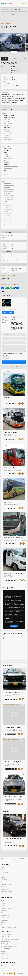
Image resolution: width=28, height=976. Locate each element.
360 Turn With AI (5, 948)
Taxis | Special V (5, 889)
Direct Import (5, 958)
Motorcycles (4, 872)
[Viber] (10, 288)
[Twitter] (5, 288)
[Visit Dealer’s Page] (6, 302)
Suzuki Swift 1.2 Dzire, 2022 (13, 797)
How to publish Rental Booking (9, 939)
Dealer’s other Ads (8, 312)
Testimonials (4, 920)
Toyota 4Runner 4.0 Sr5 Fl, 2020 (14, 838)
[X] (15, 288)
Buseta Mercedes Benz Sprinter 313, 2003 (14, 573)
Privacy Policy (5, 918)
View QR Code (5, 284)
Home (2, 9)
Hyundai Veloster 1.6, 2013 (13, 727)
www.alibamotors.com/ (17, 316)
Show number (14, 270)
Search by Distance (6, 934)
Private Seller (5, 953)
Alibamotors (10, 970)
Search (3, 903)
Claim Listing (14, 366)
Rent (2, 867)
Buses (7, 9)
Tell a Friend (13, 58)
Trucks (3, 877)
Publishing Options (6, 944)
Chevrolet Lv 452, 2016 (11, 432)
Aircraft (3, 887)
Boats (2, 882)
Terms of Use (5, 915)
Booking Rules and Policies (8, 927)
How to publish (5, 936)
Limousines (4, 879)
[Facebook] (2, 288)
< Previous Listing (6, 23)
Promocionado (6, 308)
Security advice (5, 941)
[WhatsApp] (7, 288)
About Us (3, 910)
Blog (2, 922)
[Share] (17, 288)
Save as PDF (4, 275)
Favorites (3, 905)
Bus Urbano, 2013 (9, 468)
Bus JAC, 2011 (8, 502)
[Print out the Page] (17, 31)
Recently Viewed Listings (8, 908)
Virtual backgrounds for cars (9, 946)
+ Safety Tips (14, 626)
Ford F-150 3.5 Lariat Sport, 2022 (14, 692)
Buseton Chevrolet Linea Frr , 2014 (14, 538)
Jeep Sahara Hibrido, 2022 (13, 762)
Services (3, 894)
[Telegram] (12, 288)
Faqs (2, 925)
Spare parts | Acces (6, 891)
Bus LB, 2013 (8, 397)
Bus (11, 9)
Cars (2, 870)
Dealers (3, 901)
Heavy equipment (6, 884)
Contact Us (4, 913)
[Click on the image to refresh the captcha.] (14, 354)
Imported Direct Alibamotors (9, 956)
